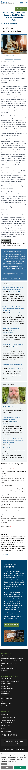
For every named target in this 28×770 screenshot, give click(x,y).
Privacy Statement (6, 703)
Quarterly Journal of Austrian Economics (11, 661)
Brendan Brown (19, 368)
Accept (20, 767)
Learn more (17, 542)
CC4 (18, 273)
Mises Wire (12, 291)
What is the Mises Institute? (8, 678)
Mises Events (4, 686)
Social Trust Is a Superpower (10, 328)
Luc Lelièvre (19, 313)
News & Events (8, 495)
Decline (7, 767)
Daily (5, 475)
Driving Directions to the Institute (10, 681)
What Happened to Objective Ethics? (13, 344)
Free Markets (17, 59)
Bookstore (7, 504)
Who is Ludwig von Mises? (7, 656)
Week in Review (8, 485)
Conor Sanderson (21, 62)
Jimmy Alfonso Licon (7, 332)
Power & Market (9, 24)
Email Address (6, 526)
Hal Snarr (18, 291)
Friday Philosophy (13, 346)
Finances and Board (6, 696)
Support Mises (21, 8)
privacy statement (8, 550)
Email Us (3, 728)
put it (20, 86)
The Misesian (7, 514)
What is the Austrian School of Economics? (12, 658)
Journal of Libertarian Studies (8, 663)
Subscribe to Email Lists (7, 698)
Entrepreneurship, (9, 59)
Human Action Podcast (7, 668)
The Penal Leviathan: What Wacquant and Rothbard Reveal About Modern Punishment (13, 308)
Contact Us (4, 706)
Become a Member (11, 624)
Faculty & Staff (5, 693)
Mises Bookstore (5, 691)
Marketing (4, 534)
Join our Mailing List (6, 731)
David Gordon (6, 349)
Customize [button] (4, 764)
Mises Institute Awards (7, 688)
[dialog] (14, 761)
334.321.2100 (8, 723)
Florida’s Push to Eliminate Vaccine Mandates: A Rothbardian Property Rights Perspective (12, 440)
